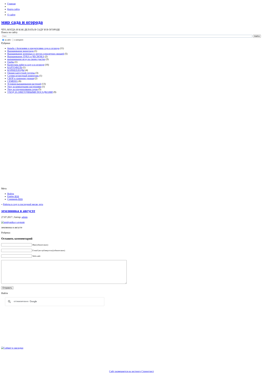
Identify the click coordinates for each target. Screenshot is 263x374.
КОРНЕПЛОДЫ (16, 70)
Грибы (10, 62)
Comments (15, 199)
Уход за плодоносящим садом (22, 89)
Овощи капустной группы (21, 73)
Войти (10, 193)
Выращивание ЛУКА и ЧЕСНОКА (25, 56)
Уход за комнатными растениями (24, 86)
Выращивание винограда (20, 51)
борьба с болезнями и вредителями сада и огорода (33, 48)
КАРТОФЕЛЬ (14, 67)
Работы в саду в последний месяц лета (23, 204)
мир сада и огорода (22, 22)
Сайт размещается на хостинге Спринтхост (131, 371)
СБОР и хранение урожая (20, 78)
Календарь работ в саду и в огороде (25, 64)
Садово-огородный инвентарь (23, 75)
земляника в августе (18, 211)
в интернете (18, 40)
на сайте (8, 40)
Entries (13, 196)
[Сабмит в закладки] (12, 348)
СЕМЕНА (12, 81)
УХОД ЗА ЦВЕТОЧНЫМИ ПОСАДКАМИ (30, 92)
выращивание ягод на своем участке (26, 59)
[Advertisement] (13, 141)
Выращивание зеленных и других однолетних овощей (35, 53)
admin (25, 217)
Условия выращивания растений (24, 84)
